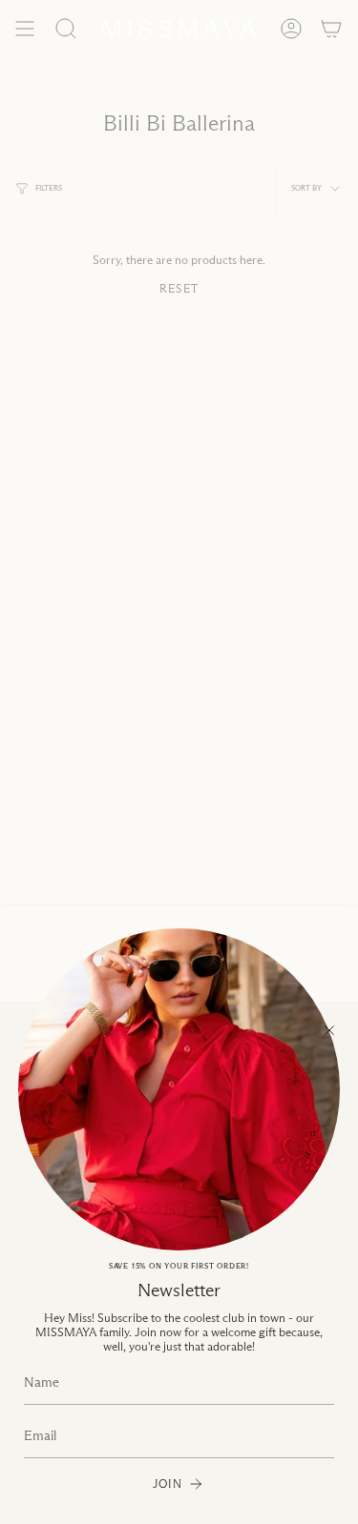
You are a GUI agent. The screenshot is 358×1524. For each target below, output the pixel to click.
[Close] (329, 1030)
